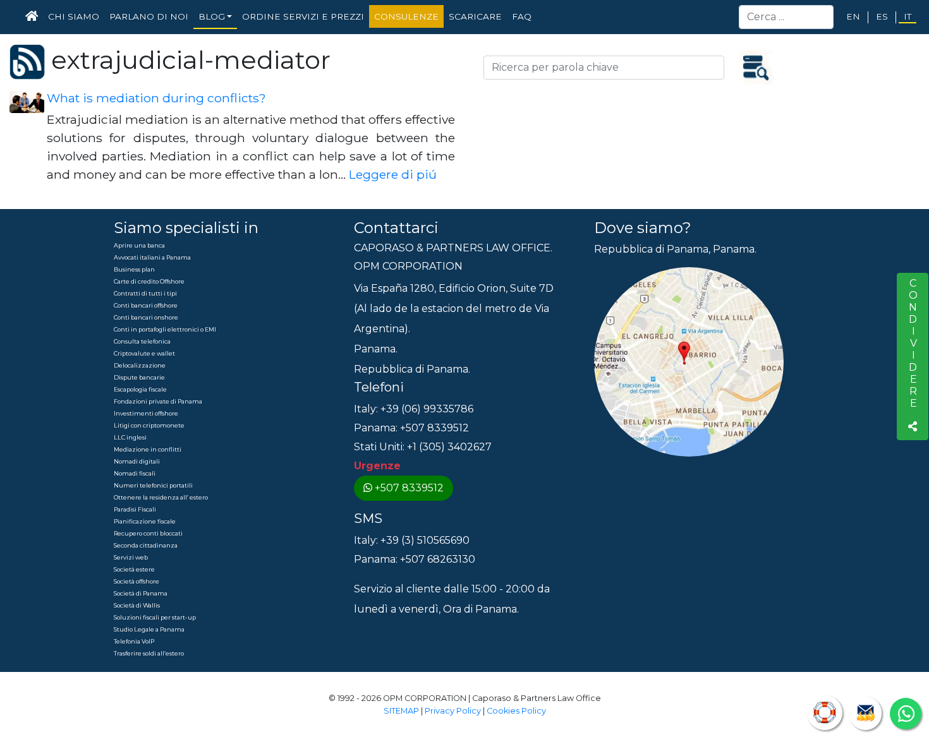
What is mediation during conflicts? (156, 97)
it (907, 16)
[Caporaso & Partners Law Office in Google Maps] (689, 362)
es (882, 16)
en (853, 16)
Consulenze (406, 16)
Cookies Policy (516, 711)
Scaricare (475, 16)
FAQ (521, 16)
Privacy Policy (453, 711)
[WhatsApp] (905, 713)
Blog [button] (211, 16)
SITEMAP (401, 711)
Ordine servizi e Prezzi (303, 16)
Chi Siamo (73, 16)
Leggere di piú (393, 174)
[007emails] (865, 713)
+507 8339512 (409, 488)
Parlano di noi (148, 16)
